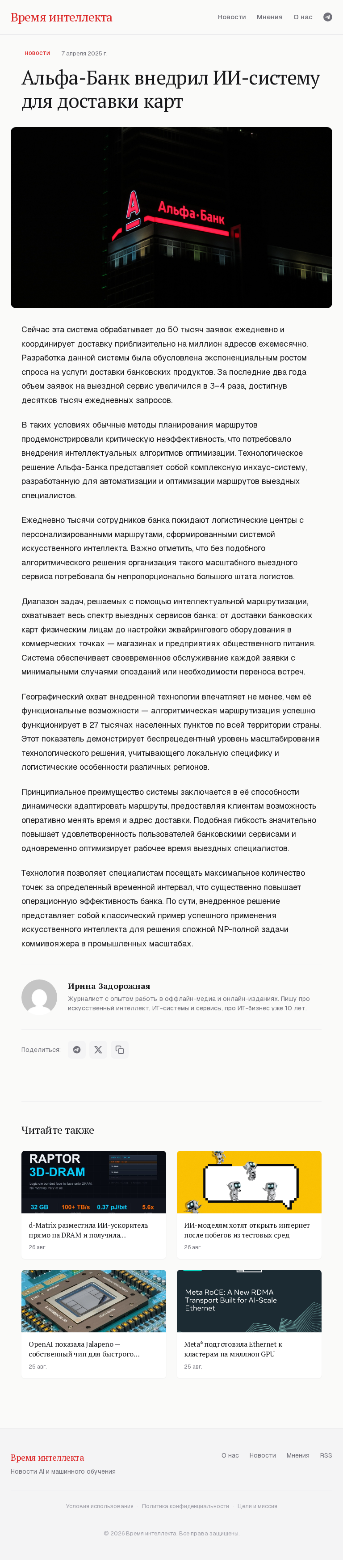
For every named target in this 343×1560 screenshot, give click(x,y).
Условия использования (100, 1506)
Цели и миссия (257, 1506)
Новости (232, 17)
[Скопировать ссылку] (120, 1050)
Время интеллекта (47, 1457)
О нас (303, 17)
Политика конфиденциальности (185, 1506)
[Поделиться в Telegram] (77, 1050)
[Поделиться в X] (98, 1050)
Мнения (270, 17)
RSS (326, 1455)
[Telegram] (327, 17)
